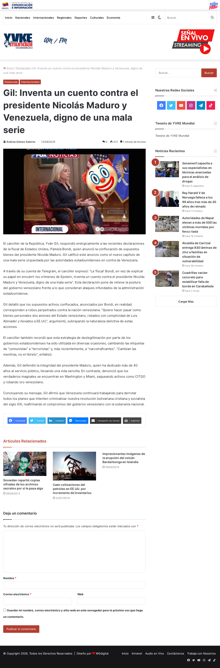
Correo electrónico (17, 594)
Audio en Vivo (154, 653)
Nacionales (22, 17)
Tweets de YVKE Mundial (172, 135)
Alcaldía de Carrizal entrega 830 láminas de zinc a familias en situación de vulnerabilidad (199, 252)
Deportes (81, 17)
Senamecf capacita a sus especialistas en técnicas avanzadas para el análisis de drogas (197, 172)
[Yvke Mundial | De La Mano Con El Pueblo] (36, 41)
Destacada (23, 68)
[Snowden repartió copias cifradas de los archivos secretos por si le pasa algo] (24, 464)
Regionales (64, 17)
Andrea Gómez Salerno (20, 141)
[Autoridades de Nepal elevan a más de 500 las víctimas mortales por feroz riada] (167, 224)
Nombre (9, 578)
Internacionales (43, 17)
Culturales (97, 17)
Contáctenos (175, 653)
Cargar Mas (186, 301)
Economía (113, 17)
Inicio (8, 17)
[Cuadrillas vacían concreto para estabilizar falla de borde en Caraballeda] (167, 279)
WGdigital (102, 653)
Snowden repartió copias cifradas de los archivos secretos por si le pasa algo (23, 484)
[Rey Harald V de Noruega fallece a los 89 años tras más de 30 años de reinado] (167, 199)
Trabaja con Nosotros (201, 653)
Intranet (137, 653)
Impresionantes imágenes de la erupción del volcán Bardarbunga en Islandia (123, 458)
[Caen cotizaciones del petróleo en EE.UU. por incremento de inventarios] (74, 466)
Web (80, 594)
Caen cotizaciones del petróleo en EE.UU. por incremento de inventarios (72, 489)
